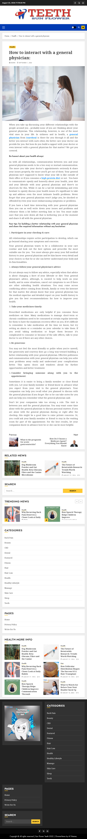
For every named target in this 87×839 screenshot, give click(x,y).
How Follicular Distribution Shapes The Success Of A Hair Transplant (70, 670)
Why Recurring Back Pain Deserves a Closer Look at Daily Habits (31, 670)
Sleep (7, 598)
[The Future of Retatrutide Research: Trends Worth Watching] (52, 468)
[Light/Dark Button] (74, 27)
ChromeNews (60, 836)
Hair (6, 568)
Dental (7, 553)
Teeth (7, 603)
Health (12, 47)
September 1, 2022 (25, 63)
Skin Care (9, 593)
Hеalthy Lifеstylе (12, 583)
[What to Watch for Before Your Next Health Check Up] (52, 514)
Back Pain (9, 538)
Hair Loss (9, 573)
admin (13, 63)
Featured (8, 558)
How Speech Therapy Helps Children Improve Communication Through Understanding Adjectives (30, 691)
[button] (3, 27)
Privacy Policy (11, 624)
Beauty (8, 542)
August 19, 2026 (68, 677)
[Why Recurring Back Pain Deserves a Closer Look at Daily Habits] (12, 669)
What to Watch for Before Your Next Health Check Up (70, 515)
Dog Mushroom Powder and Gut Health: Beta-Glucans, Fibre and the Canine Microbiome (32, 470)
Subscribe (83, 27)
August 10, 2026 (68, 693)
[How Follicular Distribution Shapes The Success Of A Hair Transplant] (51, 669)
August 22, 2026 (70, 475)
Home (7, 619)
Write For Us (10, 629)
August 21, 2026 (29, 677)
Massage (8, 588)
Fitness (8, 563)
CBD (6, 548)
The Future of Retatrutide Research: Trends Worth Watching (72, 469)
